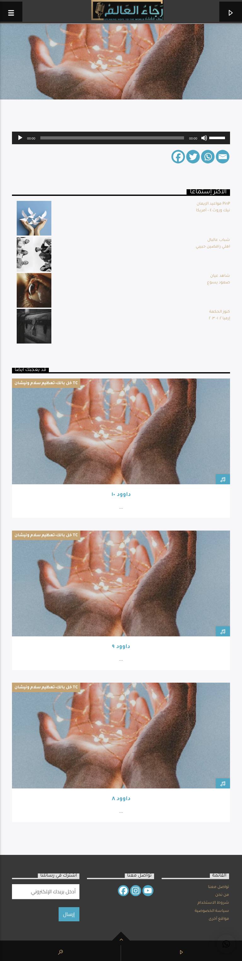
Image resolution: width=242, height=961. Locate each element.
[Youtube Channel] (147, 890)
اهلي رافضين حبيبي (213, 247)
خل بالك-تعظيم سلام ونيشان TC (46, 383)
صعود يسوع (218, 283)
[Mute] (204, 138)
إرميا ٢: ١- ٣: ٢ (219, 318)
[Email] (222, 156)
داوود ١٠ (121, 495)
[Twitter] (193, 156)
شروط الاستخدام (213, 903)
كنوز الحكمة (219, 312)
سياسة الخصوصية (212, 911)
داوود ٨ (121, 799)
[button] (226, 944)
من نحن (222, 895)
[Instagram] (135, 890)
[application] (121, 138)
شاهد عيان (220, 276)
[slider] (218, 137)
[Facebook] (178, 156)
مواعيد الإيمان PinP (213, 204)
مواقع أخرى (219, 919)
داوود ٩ (121, 647)
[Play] (20, 138)
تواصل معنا (218, 887)
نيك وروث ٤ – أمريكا (213, 210)
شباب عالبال (218, 240)
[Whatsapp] (208, 156)
